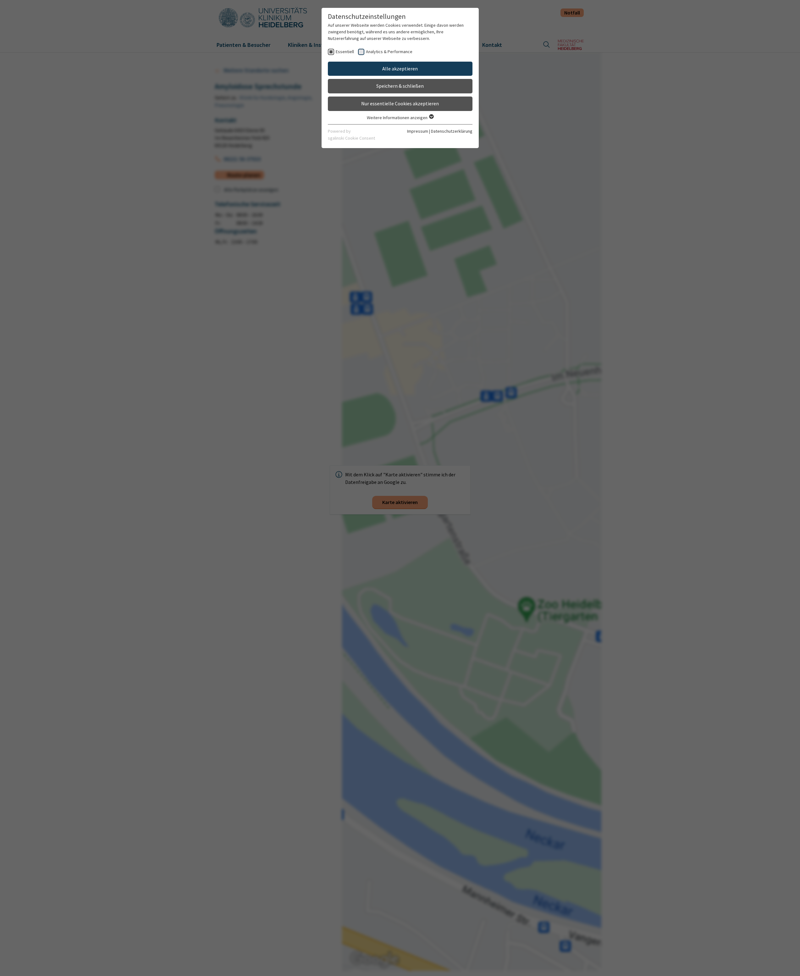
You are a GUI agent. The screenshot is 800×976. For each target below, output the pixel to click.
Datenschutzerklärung (451, 131)
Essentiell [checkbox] (345, 51)
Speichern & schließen (400, 86)
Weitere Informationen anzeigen (397, 117)
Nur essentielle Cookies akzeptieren (400, 103)
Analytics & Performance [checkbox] (389, 51)
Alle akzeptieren (400, 68)
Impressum (417, 131)
